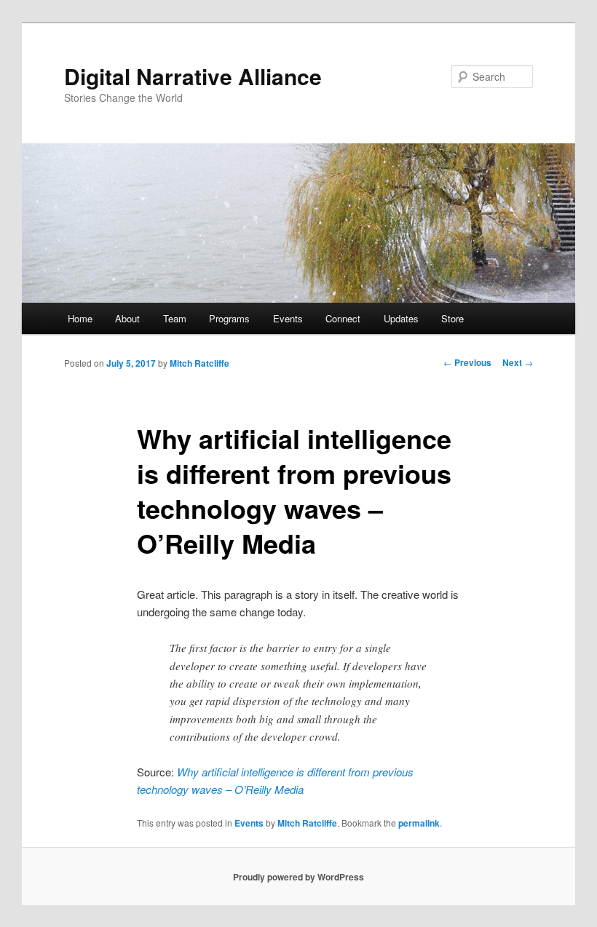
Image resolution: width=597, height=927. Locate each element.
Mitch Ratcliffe (199, 363)
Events (288, 318)
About (127, 318)
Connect (342, 318)
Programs (229, 318)
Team (174, 318)
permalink (419, 822)
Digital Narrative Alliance (193, 76)
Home (80, 318)
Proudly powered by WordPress (298, 876)
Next (517, 362)
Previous (467, 362)
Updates (401, 318)
